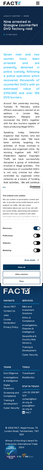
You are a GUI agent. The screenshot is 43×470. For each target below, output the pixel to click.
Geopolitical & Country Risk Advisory (29, 339)
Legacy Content (12, 16)
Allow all (21, 267)
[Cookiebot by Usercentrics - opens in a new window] (30, 187)
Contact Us (9, 311)
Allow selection (21, 274)
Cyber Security (30, 354)
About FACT (10, 306)
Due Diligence (11, 373)
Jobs (6, 315)
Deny (21, 281)
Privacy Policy (11, 327)
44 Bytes (27, 455)
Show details (29, 260)
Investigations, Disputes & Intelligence (30, 328)
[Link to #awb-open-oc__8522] (37, 3)
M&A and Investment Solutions (28, 310)
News (26, 16)
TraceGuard (28, 373)
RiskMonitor (28, 377)
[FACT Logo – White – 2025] (17, 288)
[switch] (36, 236)
